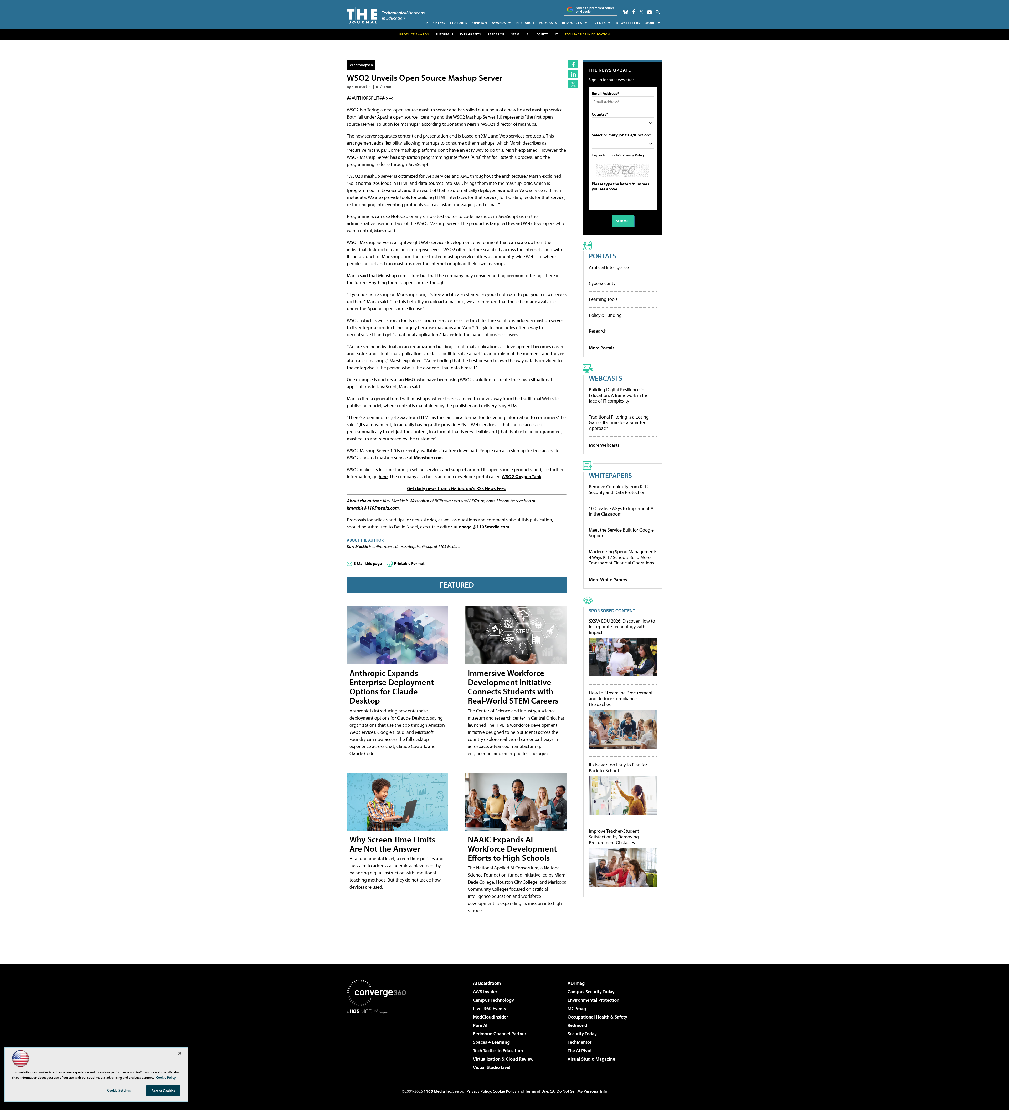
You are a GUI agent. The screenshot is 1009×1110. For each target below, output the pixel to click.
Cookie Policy (505, 1091)
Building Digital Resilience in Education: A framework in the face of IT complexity (618, 395)
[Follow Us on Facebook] (633, 11)
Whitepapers (610, 475)
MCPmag (577, 1008)
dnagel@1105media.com (484, 527)
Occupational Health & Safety (597, 1017)
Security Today (582, 1034)
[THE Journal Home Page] (386, 15)
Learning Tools (603, 299)
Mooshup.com (428, 458)
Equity (542, 34)
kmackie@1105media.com (373, 508)
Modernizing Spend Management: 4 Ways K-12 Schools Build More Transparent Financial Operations (622, 557)
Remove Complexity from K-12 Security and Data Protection (619, 489)
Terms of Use (536, 1091)
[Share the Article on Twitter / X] (573, 84)
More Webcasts (604, 445)
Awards (499, 23)
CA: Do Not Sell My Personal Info (578, 1091)
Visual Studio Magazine (591, 1059)
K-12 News (435, 23)
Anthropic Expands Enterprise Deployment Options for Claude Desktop (391, 687)
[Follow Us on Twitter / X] (641, 12)
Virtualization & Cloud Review (503, 1059)
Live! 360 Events (489, 1008)
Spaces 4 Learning (491, 1042)
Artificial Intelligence (609, 267)
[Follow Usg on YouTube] (649, 12)
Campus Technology (493, 1000)
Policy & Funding (605, 315)
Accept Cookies (163, 1090)
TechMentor (579, 1042)
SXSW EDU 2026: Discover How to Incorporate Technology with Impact (622, 626)
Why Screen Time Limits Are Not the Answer (392, 844)
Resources (572, 23)
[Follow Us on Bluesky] (625, 12)
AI (528, 34)
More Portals (602, 348)
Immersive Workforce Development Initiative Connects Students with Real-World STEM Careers (513, 687)
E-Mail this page (367, 563)
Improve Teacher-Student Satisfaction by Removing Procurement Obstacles (614, 836)
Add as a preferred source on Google (595, 9)
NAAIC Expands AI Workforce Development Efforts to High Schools (512, 848)
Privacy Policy (633, 154)
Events (599, 23)
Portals (602, 255)
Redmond (577, 1025)
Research (525, 23)
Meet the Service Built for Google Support (621, 533)
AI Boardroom (487, 983)
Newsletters (628, 23)
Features (458, 23)
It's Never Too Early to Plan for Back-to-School (618, 767)
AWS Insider (485, 992)
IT (556, 34)
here (383, 476)
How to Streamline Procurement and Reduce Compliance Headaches (621, 698)
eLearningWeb (361, 64)
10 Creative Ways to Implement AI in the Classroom (622, 511)
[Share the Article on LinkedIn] (573, 74)
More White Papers (608, 580)
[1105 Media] (378, 1040)
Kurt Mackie (357, 546)
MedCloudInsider (490, 1017)
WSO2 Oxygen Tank (521, 476)
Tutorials (444, 34)
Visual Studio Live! (492, 1067)
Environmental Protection (593, 1000)
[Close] (180, 1053)
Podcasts (548, 23)
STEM (515, 34)
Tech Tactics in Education (498, 1050)
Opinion (479, 23)
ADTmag (576, 983)
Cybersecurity (602, 283)
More (650, 23)
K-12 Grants (470, 34)
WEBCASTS (605, 378)
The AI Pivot (580, 1050)
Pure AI (480, 1025)
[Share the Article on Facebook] (573, 64)
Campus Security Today (591, 992)
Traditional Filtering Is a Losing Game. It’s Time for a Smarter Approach (619, 422)
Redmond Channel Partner (499, 1034)
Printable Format (409, 563)
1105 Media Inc (437, 1091)
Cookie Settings (119, 1090)
